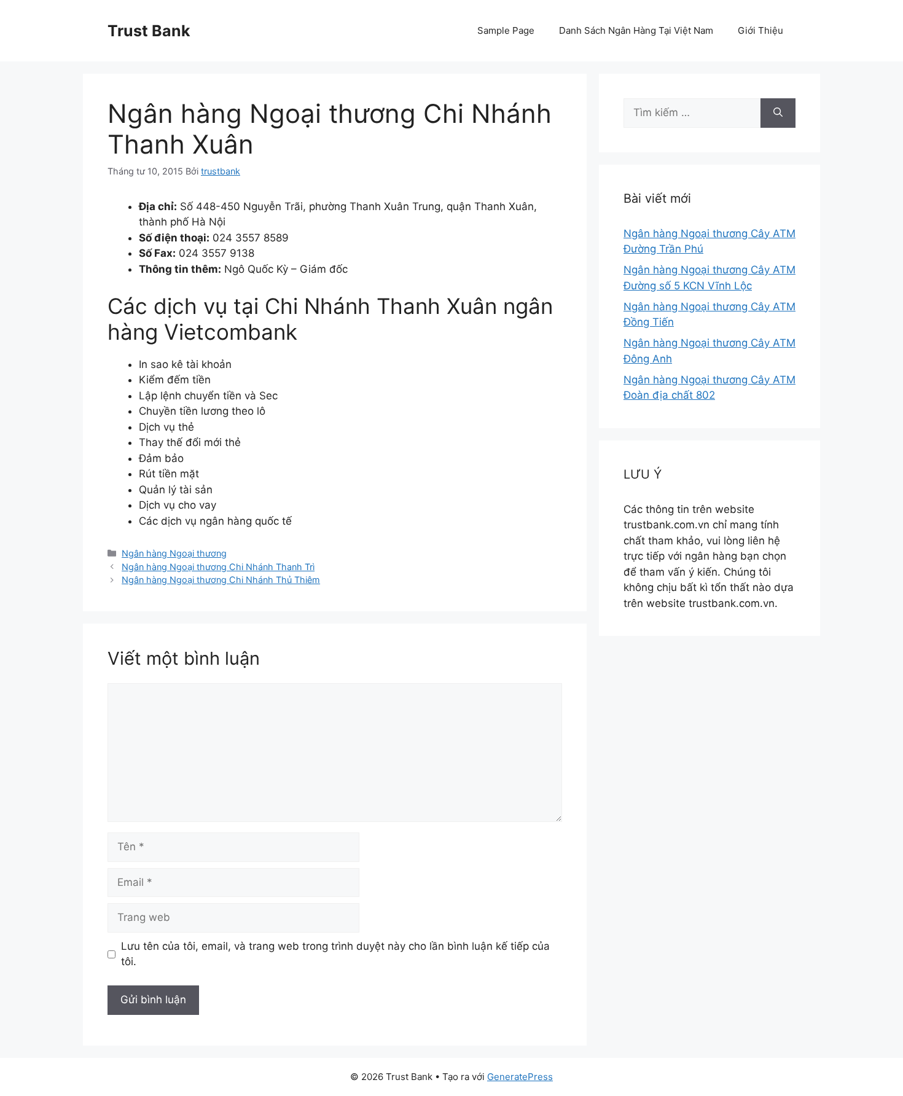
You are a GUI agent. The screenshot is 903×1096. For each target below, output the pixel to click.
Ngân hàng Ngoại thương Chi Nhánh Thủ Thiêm (221, 579)
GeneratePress (520, 1076)
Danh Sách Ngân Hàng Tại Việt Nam (636, 30)
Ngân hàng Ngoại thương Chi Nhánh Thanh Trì (218, 567)
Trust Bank (149, 31)
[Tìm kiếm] (778, 113)
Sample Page (505, 30)
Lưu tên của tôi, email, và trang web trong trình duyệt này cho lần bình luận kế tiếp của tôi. (335, 954)
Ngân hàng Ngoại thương (174, 553)
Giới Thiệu (760, 30)
